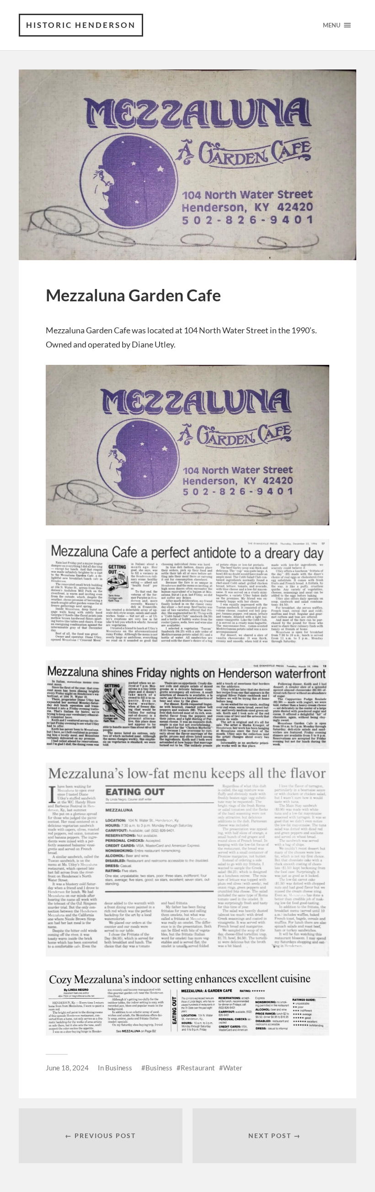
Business (118, 1068)
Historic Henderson (81, 25)
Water (232, 1068)
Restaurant (198, 1068)
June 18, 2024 (67, 1068)
